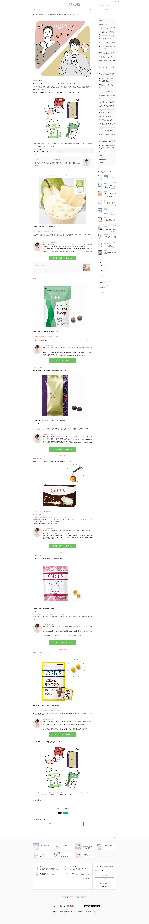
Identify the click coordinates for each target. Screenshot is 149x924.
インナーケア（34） (102, 275)
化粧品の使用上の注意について (69, 911)
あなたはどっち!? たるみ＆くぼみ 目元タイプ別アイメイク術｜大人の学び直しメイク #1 (107, 107)
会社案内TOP (55, 911)
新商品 (34, 9)
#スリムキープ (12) (102, 162)
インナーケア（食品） (88, 9)
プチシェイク (35, 228)
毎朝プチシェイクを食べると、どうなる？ (42, 267)
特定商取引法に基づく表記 (91, 911)
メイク (68, 9)
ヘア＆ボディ (71, 901)
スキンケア (61, 9)
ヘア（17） (101, 277)
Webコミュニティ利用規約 (60, 913)
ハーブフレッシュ (36, 611)
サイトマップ (103, 913)
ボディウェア (98, 9)
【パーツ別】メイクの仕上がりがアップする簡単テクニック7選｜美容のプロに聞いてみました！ (107, 38)
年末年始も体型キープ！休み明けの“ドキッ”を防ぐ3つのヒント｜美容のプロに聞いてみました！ (107, 97)
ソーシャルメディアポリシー (82, 913)
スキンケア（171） (102, 265)
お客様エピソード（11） (102, 290)
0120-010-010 (106, 870)
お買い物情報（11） (102, 287)
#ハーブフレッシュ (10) (103, 157)
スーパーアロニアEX (36, 423)
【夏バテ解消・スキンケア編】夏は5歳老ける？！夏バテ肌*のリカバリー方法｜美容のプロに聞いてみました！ (107, 141)
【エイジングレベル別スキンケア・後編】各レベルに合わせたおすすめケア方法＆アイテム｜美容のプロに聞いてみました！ (107, 75)
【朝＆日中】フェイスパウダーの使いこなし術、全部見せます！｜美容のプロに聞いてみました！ (107, 86)
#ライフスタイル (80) (103, 153)
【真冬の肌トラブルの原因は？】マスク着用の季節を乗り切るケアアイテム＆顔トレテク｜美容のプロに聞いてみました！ (107, 80)
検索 (100, 5)
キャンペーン (41, 9)
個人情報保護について (81, 911)
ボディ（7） (101, 280)
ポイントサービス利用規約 (71, 913)
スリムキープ (35, 333)
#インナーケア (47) (102, 155)
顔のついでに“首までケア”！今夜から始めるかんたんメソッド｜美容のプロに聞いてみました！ (107, 62)
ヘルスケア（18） (101, 292)
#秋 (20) (100, 164)
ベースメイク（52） (102, 268)
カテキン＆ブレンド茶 (37, 514)
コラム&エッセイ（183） (103, 285)
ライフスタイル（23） (103, 282)
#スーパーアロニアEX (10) (104, 160)
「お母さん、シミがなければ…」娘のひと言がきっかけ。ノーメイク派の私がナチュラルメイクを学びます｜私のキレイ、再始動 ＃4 (107, 91)
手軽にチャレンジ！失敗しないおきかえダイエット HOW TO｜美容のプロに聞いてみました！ (107, 33)
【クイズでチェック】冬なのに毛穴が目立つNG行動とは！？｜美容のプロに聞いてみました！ (107, 48)
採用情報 (61, 911)
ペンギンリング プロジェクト (94, 913)
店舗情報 (106, 9)
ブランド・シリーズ (51, 9)
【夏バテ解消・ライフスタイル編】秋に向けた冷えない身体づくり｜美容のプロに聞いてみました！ (107, 147)
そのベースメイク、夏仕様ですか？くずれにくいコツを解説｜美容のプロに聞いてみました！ (107, 125)
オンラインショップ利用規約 (48, 913)
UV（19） (100, 272)
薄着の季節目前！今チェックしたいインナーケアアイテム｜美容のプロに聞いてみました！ (107, 130)
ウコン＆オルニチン (36, 708)
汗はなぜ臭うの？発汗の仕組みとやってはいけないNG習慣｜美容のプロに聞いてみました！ (107, 136)
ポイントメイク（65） (103, 270)
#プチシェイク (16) (102, 159)
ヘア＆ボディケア (77, 9)
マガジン (113, 9)
